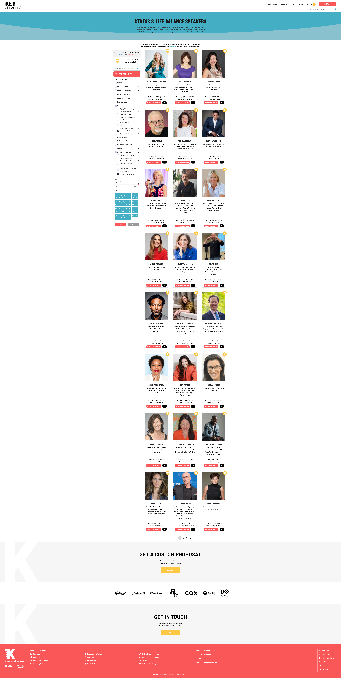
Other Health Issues (126, 128)
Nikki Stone (156, 200)
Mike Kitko (213, 264)
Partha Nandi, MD (213, 140)
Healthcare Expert (126, 114)
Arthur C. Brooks (185, 503)
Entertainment (122, 102)
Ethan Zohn (185, 200)
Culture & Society (123, 86)
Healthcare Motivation (127, 117)
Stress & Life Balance (127, 131)
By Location (272, 4)
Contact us (120, 54)
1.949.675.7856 (325, 654)
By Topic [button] (260, 4)
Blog (301, 4)
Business (120, 83)
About (293, 4)
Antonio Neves (156, 323)
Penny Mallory (213, 503)
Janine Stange (156, 503)
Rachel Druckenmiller (156, 81)
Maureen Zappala (185, 264)
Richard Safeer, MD (213, 323)
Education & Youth (123, 98)
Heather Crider (213, 81)
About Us (200, 658)
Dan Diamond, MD (156, 140)
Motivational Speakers (125, 141)
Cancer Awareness (126, 111)
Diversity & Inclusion (124, 90)
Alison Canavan (156, 264)
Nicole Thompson (156, 384)
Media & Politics (122, 137)
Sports (119, 148)
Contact (327, 4)
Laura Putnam (156, 444)
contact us (173, 46)
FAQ (320, 665)
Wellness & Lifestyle (124, 152)
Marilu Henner (185, 81)
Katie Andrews (213, 200)
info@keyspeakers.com (328, 658)
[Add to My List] (167, 51)
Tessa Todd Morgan (185, 444)
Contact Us (322, 662)
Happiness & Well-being (128, 169)
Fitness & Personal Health (126, 165)
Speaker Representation (206, 662)
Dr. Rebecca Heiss (185, 323)
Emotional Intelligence (127, 161)
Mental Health (124, 122)
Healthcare (121, 106)
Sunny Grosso (214, 384)
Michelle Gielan (185, 140)
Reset (133, 224)
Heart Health (124, 120)
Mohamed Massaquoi (213, 444)
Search (284, 4)
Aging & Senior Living (127, 109)
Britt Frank (185, 384)
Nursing (122, 125)
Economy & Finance (124, 94)
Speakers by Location (205, 650)
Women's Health (125, 133)
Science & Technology (124, 144)
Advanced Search (203, 654)
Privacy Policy (323, 669)
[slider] (138, 184)
